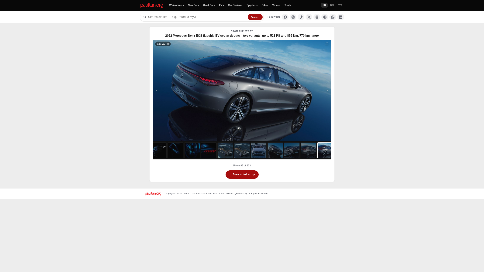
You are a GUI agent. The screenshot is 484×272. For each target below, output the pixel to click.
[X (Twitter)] (309, 17)
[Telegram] (324, 17)
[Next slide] (309, 90)
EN (324, 5)
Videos (276, 5)
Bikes (265, 5)
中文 (340, 5)
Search (255, 17)
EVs (221, 5)
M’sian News (176, 5)
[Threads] (316, 17)
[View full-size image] (327, 44)
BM (332, 5)
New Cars (193, 5)
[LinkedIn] (340, 17)
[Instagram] (293, 17)
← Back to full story (242, 174)
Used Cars (209, 5)
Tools (288, 5)
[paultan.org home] (152, 5)
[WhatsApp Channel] (332, 17)
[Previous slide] (175, 90)
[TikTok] (301, 17)
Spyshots (252, 5)
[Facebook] (285, 17)
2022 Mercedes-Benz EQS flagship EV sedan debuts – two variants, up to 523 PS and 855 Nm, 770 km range (242, 35)
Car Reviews (235, 5)
